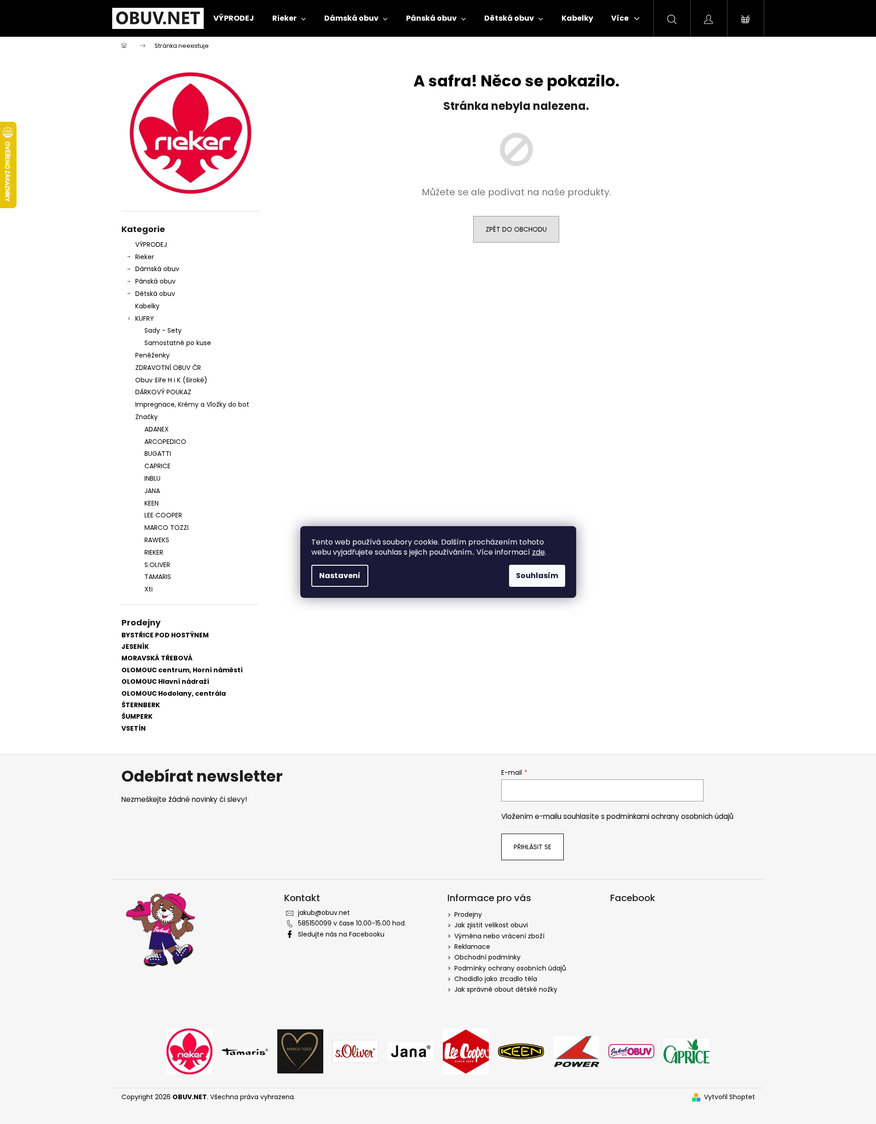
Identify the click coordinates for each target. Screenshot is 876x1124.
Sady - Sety (163, 330)
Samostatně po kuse (177, 342)
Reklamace (472, 946)
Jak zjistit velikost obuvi (491, 925)
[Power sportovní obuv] (576, 1051)
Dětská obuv (155, 293)
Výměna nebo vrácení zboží (499, 936)
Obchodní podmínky (487, 957)
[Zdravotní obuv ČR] (631, 1051)
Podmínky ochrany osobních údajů (510, 968)
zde (538, 552)
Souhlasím (537, 575)
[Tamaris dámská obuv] (245, 1051)
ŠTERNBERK (140, 705)
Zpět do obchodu (516, 229)
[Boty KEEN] (521, 1051)
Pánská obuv (155, 281)
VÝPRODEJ (151, 244)
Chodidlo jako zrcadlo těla (495, 978)
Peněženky (152, 355)
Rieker (144, 256)
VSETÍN (133, 728)
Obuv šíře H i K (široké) (171, 380)
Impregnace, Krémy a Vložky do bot (192, 404)
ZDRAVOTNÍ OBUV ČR (168, 367)
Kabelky (147, 306)
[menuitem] (233, 18)
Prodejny (468, 914)
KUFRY (144, 318)
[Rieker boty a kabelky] (189, 1051)
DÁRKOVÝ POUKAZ (163, 392)
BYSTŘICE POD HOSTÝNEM (165, 635)
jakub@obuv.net (324, 912)
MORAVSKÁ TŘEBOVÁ (157, 658)
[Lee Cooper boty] (466, 1051)
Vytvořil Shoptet (729, 1097)
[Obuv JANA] (411, 1051)
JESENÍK (135, 646)
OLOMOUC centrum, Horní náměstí (182, 670)
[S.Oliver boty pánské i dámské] (355, 1051)
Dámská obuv (157, 268)
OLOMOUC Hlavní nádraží (165, 681)
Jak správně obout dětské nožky (505, 989)
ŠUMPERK (137, 716)
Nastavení (340, 575)
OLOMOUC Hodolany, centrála (173, 693)
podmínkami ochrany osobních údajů (670, 816)
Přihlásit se (532, 847)
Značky (146, 416)
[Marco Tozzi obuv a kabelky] (300, 1051)
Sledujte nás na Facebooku (341, 934)
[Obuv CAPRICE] (687, 1051)
